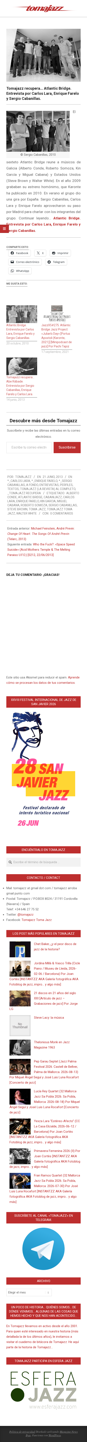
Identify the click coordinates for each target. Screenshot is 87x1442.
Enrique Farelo (27, 501)
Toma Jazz (37, 509)
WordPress (55, 1435)
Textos (13, 489)
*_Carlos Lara (18, 481)
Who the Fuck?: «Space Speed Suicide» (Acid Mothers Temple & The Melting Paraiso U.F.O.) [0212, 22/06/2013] (41, 549)
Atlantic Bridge (30, 497)
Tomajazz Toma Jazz (37, 920)
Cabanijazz (53, 497)
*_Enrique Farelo (44, 481)
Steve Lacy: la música (49, 1018)
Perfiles (66, 485)
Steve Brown (17, 509)
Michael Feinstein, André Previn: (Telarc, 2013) (41, 534)
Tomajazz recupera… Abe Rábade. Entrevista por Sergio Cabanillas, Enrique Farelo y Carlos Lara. (20, 386)
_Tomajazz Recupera (24, 493)
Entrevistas (49, 485)
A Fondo (32, 485)
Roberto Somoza (34, 505)
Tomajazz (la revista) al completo (47, 489)
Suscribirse (67, 447)
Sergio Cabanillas (63, 505)
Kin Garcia (48, 501)
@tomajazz (26, 914)
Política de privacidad (22, 1432)
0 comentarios (61, 513)
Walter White (26, 513)
